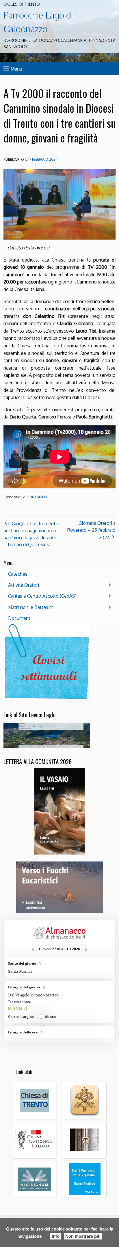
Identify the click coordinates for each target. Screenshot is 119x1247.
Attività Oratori (23, 585)
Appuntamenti (36, 497)
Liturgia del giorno (59, 1002)
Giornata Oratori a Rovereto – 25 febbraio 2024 (91, 530)
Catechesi (18, 574)
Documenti (19, 618)
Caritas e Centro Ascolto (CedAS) (42, 596)
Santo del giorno (59, 967)
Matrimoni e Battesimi (31, 607)
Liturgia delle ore (59, 1032)
